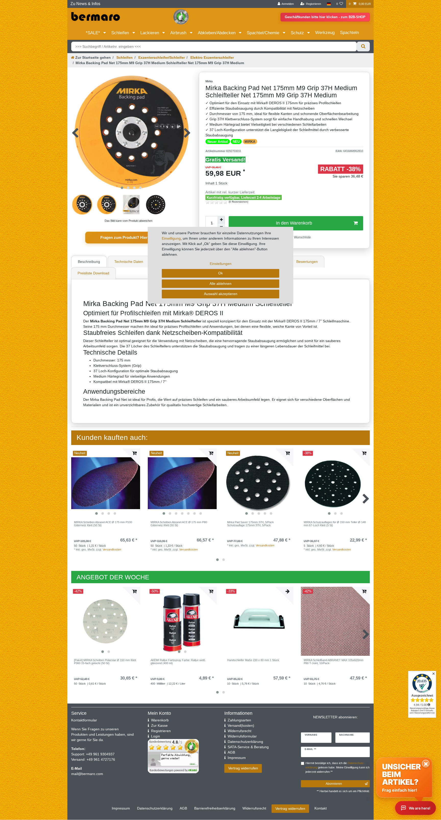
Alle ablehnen (220, 284)
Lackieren (150, 32)
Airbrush (179, 32)
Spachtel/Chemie (263, 32)
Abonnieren (334, 784)
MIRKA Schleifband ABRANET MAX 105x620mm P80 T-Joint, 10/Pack (333, 662)
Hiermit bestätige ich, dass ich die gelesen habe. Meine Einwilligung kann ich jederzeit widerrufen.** (337, 767)
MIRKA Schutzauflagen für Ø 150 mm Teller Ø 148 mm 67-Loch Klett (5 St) (335, 524)
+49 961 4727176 (101, 759)
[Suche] (363, 46)
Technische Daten (128, 262)
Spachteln (349, 32)
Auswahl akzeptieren (220, 294)
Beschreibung (89, 262)
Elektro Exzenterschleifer (211, 57)
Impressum (121, 808)
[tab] (89, 261)
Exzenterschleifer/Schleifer (161, 57)
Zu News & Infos (85, 4)
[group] (105, 483)
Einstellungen (220, 264)
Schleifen (120, 32)
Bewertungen (307, 262)
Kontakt (320, 808)
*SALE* (93, 32)
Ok (220, 273)
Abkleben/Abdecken (217, 32)
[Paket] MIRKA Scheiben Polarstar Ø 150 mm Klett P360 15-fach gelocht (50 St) (105, 662)
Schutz (298, 32)
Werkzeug (325, 32)
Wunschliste (302, 237)
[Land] (328, 4)
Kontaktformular (84, 720)
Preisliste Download (93, 273)
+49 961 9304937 (100, 754)
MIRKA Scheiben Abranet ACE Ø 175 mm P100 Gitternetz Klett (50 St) (103, 524)
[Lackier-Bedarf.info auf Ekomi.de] (181, 17)
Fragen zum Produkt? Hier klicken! (131, 237)
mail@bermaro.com (87, 774)
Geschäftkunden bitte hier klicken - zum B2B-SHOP (325, 17)
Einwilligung (171, 238)
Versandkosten (112, 549)
